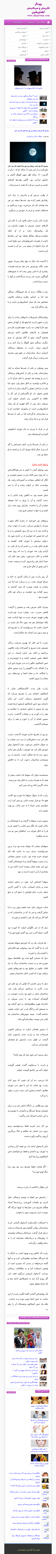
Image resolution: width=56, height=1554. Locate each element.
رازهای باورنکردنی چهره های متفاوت (39, 1407)
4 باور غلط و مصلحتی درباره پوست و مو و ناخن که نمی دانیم (39, 1451)
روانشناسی (22, 39)
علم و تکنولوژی (43, 47)
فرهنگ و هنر (22, 47)
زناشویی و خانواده (43, 43)
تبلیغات (30, 23)
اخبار (47, 32)
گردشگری (22, 55)
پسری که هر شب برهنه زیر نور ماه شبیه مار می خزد (31, 130)
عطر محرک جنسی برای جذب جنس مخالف (24, 1492)
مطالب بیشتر (11, 60)
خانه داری (45, 36)
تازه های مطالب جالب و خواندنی (37, 59)
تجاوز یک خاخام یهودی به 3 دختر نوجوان (28, 88)
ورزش (24, 51)
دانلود (24, 36)
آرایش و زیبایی (44, 28)
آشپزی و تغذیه (21, 28)
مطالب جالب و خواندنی (34, 136)
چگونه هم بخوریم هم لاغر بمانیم (29, 1504)
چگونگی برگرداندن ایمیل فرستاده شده (26, 1523)
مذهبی (46, 51)
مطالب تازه (40, 23)
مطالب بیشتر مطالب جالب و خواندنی (18, 1323)
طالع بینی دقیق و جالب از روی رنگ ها (26, 1511)
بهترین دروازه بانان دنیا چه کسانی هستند (39, 1464)
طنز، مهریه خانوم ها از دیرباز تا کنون (27, 1498)
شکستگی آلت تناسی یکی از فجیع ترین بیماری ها (39, 1436)
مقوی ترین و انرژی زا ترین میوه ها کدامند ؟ (25, 1486)
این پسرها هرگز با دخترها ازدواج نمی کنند (39, 1421)
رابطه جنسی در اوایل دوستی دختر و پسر (25, 1517)
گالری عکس (44, 55)
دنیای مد (46, 39)
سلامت (23, 43)
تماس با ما (17, 23)
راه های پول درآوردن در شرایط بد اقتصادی (25, 1529)
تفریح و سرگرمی (20, 32)
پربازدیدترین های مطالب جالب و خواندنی (34, 1317)
